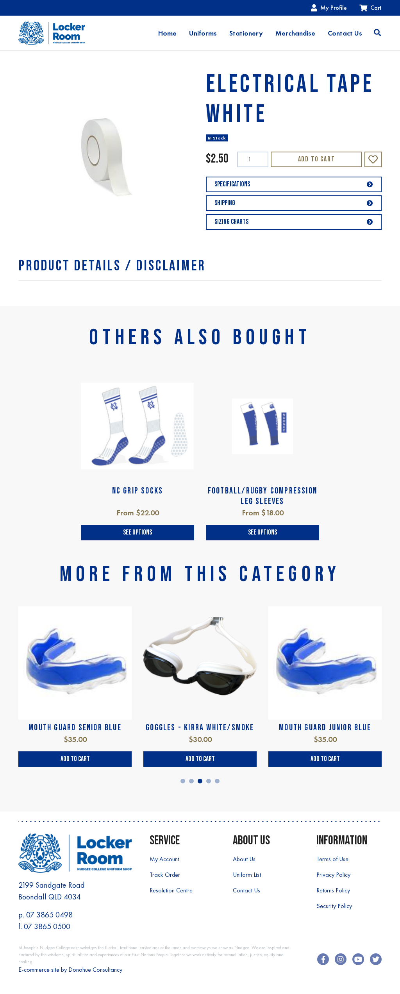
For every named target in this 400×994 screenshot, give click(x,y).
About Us (244, 859)
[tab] (111, 266)
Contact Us (345, 33)
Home (167, 33)
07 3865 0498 (49, 914)
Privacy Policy (333, 874)
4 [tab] (208, 781)
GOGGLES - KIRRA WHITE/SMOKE (200, 727)
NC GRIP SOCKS (137, 491)
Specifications (232, 184)
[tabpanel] (137, 455)
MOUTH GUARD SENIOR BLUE (75, 727)
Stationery (246, 33)
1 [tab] (182, 781)
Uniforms (203, 33)
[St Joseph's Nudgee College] (51, 33)
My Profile (333, 7)
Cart (376, 7)
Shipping (224, 203)
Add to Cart (316, 159)
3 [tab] (200, 781)
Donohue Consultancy (95, 969)
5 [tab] (217, 781)
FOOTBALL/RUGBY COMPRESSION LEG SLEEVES (262, 496)
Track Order (165, 874)
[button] (373, 159)
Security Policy (334, 906)
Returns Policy (333, 890)
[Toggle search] (377, 33)
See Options (137, 532)
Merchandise (295, 33)
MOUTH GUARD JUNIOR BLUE (325, 727)
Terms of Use (332, 859)
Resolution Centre (171, 890)
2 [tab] (191, 781)
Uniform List (247, 874)
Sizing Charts (231, 222)
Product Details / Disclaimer (111, 266)
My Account (164, 859)
